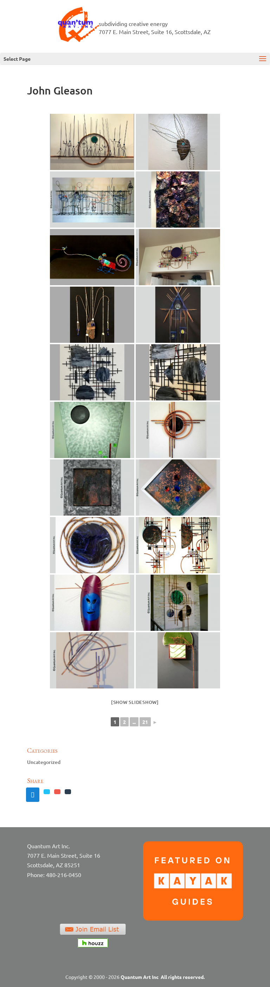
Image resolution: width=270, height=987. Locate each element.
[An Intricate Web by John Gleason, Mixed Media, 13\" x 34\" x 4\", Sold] (178, 660)
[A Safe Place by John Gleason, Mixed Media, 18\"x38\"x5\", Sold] (178, 315)
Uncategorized (43, 762)
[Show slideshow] (135, 702)
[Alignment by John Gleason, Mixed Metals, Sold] (178, 487)
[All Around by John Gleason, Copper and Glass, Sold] (92, 545)
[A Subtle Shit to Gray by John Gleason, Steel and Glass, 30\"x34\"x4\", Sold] (178, 372)
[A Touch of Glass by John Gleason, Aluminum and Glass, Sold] (92, 430)
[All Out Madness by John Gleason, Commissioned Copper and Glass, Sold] (178, 545)
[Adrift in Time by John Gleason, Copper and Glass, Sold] (178, 430)
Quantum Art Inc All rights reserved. (163, 977)
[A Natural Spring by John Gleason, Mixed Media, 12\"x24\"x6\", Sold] (92, 315)
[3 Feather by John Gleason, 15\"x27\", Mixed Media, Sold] (178, 142)
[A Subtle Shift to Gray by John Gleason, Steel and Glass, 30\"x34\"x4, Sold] (92, 372)
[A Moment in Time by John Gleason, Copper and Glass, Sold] (178, 257)
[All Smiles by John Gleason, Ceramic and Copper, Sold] (92, 603)
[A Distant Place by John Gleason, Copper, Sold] (178, 199)
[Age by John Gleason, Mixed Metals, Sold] (92, 487)
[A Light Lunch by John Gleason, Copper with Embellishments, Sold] (92, 257)
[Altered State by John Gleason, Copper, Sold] (92, 660)
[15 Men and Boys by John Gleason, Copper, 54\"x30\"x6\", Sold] (92, 142)
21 (145, 722)
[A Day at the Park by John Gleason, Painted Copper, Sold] (92, 199)
